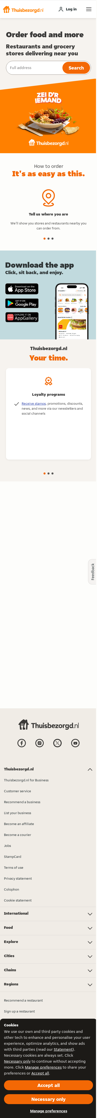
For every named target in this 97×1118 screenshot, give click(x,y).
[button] (23, 9)
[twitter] (57, 747)
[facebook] (22, 747)
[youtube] (75, 747)
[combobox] (33, 68)
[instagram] (40, 747)
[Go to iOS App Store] (22, 288)
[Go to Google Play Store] (22, 303)
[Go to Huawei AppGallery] (22, 317)
